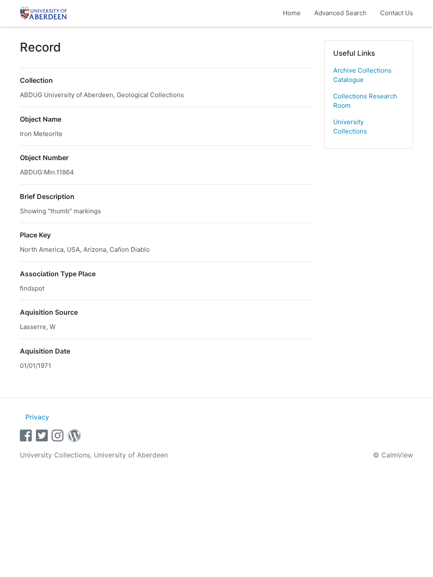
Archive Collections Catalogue (362, 75)
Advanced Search (340, 13)
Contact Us (396, 13)
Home (292, 13)
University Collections (350, 127)
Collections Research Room (365, 101)
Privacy (37, 417)
